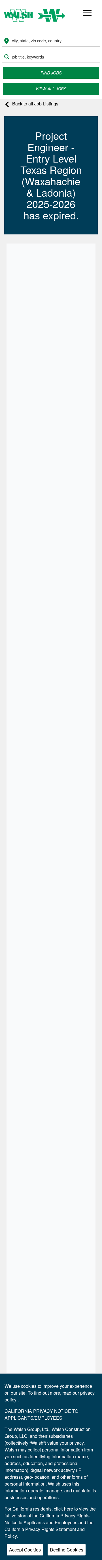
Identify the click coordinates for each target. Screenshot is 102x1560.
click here (64, 1508)
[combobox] (51, 41)
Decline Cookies (66, 1549)
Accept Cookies (25, 1549)
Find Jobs (51, 73)
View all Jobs (51, 88)
